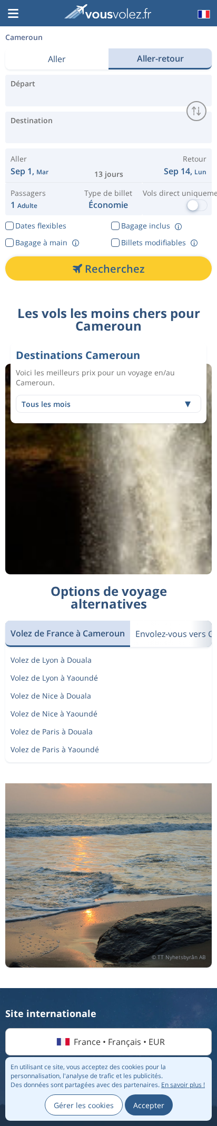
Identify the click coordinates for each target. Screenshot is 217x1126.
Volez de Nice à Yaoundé (54, 714)
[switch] (196, 111)
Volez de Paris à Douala (52, 731)
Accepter (148, 1105)
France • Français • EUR (119, 1042)
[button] (13, 14)
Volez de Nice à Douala (51, 696)
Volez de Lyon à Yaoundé (54, 678)
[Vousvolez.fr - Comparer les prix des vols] (107, 13)
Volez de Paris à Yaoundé (55, 749)
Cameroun (24, 37)
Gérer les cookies (84, 1105)
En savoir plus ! (183, 1084)
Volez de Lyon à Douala (51, 660)
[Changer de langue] (203, 14)
